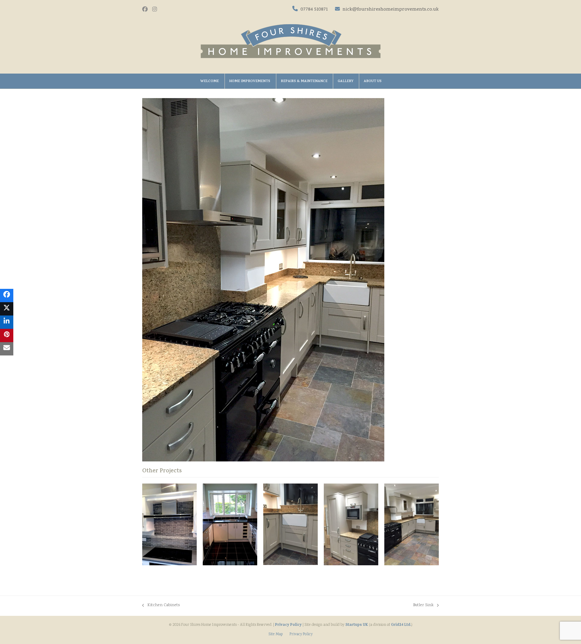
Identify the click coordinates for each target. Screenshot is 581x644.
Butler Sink (423, 605)
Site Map (275, 634)
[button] (6, 295)
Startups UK (356, 625)
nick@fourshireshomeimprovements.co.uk (390, 9)
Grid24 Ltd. (401, 625)
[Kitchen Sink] (230, 525)
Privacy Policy (288, 625)
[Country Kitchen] (411, 525)
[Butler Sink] (290, 524)
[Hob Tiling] (169, 524)
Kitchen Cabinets (161, 605)
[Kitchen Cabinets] (351, 525)
